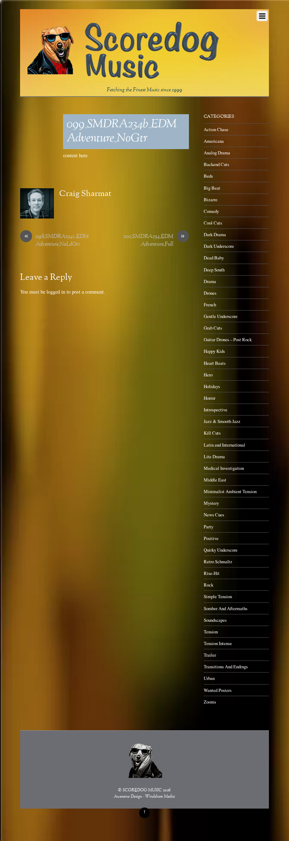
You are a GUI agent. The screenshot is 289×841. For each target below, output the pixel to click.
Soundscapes (215, 620)
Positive (211, 538)
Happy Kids (214, 351)
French (210, 304)
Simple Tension (218, 596)
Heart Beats (215, 363)
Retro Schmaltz (218, 561)
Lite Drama (214, 456)
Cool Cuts (213, 223)
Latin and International (224, 445)
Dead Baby (214, 257)
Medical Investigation (224, 468)
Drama (210, 281)
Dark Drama (215, 234)
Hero (208, 375)
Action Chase (216, 129)
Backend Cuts (216, 164)
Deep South (214, 269)
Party (208, 526)
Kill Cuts (212, 433)
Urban (209, 678)
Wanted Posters (218, 690)
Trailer (210, 655)
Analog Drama (217, 152)
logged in (56, 291)
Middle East (215, 480)
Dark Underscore (219, 246)
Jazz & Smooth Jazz (222, 421)
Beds (208, 176)
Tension (211, 631)
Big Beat (212, 188)
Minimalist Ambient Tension (230, 491)
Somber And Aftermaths (225, 608)
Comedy (211, 211)
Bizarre (210, 199)
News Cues (214, 514)
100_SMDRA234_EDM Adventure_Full (154, 240)
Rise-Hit (212, 573)
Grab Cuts (213, 328)
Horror (209, 398)
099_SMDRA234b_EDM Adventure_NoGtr (122, 131)
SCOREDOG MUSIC (142, 790)
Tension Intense (218, 643)
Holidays (212, 386)
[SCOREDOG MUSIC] (122, 76)
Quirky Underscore (221, 550)
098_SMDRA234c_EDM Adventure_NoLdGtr (56, 240)
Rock (208, 585)
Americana (214, 141)
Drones (210, 293)
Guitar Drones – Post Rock (228, 339)
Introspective (215, 409)
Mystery (211, 503)
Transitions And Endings (226, 666)
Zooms (210, 702)
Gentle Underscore (221, 316)
